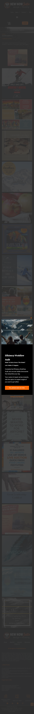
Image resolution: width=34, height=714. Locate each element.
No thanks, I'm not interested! (17, 396)
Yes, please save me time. (17, 388)
